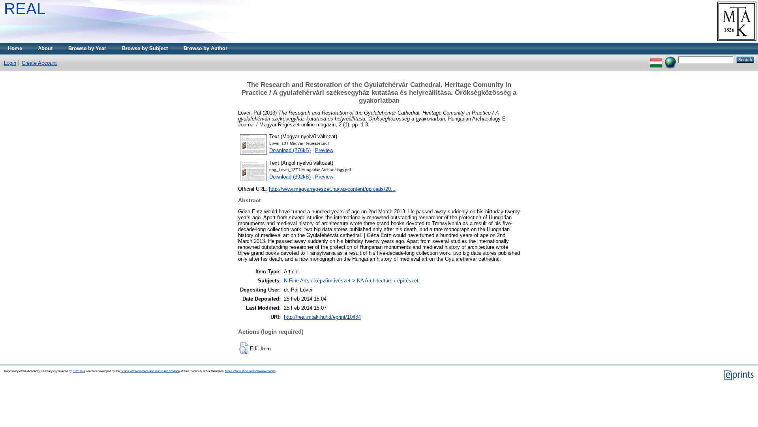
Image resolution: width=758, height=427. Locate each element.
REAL (24, 8)
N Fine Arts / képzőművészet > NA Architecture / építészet (351, 281)
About (45, 48)
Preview (324, 150)
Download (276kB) (290, 150)
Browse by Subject (145, 48)
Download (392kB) (290, 177)
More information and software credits (250, 371)
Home (15, 48)
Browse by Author (205, 48)
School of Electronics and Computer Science (150, 371)
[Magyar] (656, 59)
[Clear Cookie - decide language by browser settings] (670, 59)
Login (10, 63)
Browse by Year (87, 48)
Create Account (39, 63)
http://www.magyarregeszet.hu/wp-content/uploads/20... (332, 189)
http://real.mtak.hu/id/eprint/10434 (322, 317)
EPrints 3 (79, 371)
